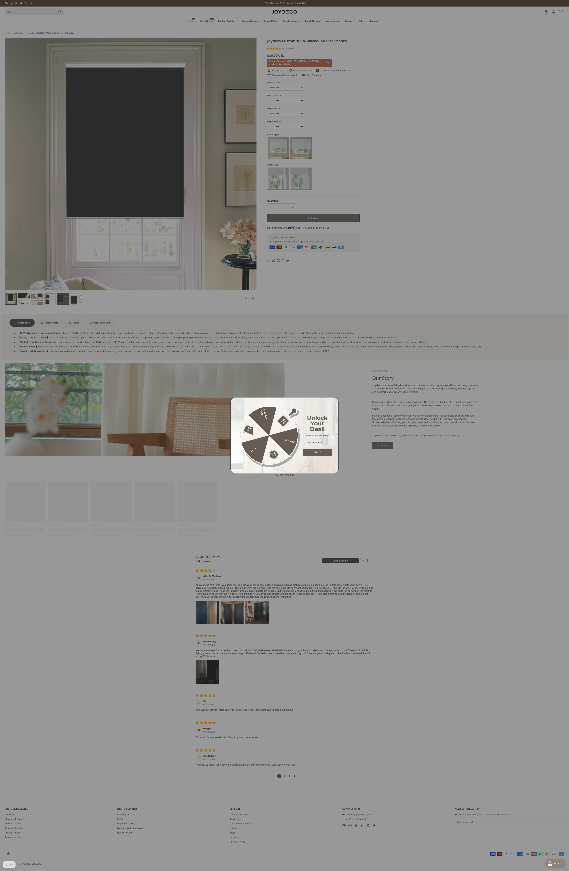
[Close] (334, 401)
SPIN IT (317, 452)
